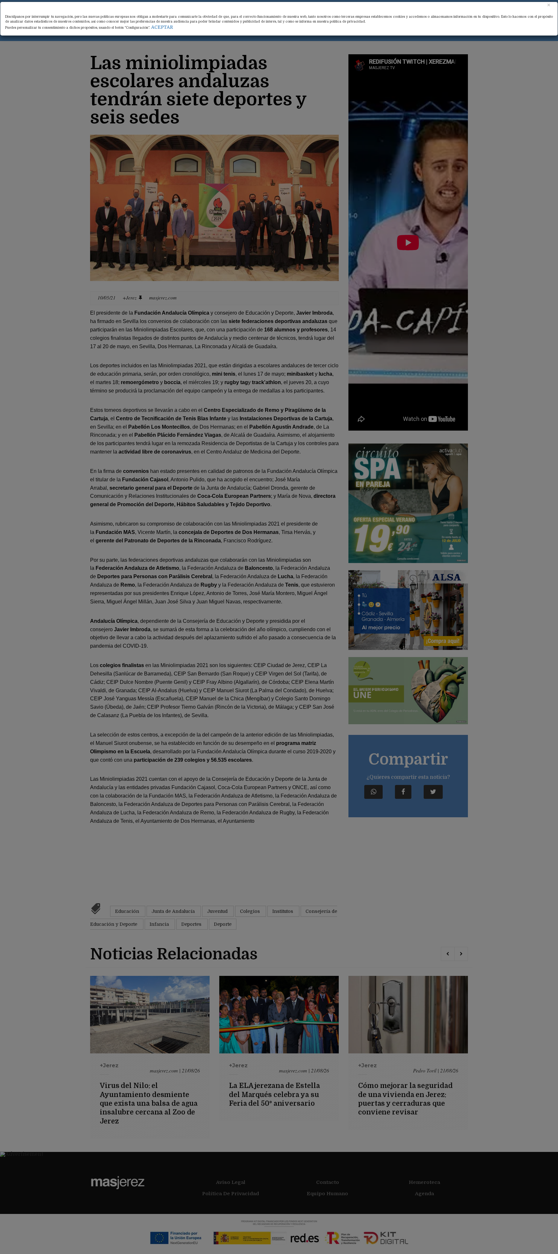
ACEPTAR (162, 27)
